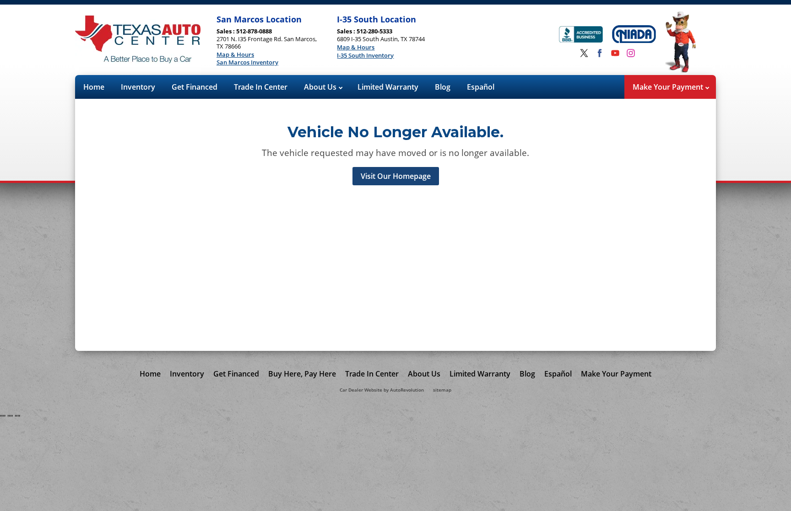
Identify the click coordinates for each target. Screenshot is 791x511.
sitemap (442, 390)
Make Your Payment (669, 87)
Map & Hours (235, 55)
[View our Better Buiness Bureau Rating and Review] (581, 35)
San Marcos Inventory (247, 62)
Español (480, 87)
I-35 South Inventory (365, 55)
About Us (321, 87)
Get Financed (194, 87)
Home (93, 87)
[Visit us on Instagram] (631, 53)
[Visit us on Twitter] (584, 53)
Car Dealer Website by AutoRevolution (382, 390)
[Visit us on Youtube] (615, 53)
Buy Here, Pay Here (302, 374)
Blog (442, 87)
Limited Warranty (388, 87)
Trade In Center (260, 87)
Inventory (138, 87)
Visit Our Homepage (396, 176)
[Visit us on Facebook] (600, 53)
